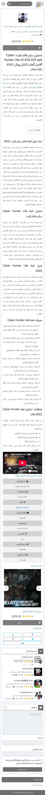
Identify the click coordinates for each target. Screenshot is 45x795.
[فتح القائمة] (3, 4)
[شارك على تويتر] (32, 639)
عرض (30, 130)
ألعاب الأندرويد (30, 26)
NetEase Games (22, 507)
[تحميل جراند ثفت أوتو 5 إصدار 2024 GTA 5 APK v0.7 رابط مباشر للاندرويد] (22, 660)
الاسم (39, 738)
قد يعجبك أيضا (31, 651)
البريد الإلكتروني (36, 749)
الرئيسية (39, 26)
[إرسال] (9, 3)
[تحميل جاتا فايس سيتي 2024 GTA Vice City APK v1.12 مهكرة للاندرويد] (22, 672)
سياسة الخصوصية (37, 785)
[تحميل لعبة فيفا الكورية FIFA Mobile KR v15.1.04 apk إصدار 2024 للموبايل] (22, 695)
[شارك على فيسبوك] (32, 634)
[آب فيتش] (38, 4)
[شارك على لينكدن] (22, 643)
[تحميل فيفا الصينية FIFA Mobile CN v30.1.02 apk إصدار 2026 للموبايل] (22, 684)
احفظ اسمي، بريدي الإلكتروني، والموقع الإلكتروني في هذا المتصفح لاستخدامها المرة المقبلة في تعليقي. (24, 762)
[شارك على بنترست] (12, 639)
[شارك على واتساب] (12, 634)
